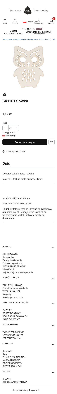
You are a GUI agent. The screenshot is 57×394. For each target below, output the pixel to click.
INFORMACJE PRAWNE (14, 266)
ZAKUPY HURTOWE (12, 285)
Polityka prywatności (12, 263)
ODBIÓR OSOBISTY (12, 363)
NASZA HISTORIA (11, 360)
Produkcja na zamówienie (15, 288)
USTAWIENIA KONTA (12, 335)
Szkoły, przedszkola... (13, 297)
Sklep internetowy (25, 390)
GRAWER (6, 379)
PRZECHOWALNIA (11, 338)
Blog (4, 354)
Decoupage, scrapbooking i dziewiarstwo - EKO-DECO (25, 39)
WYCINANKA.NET (11, 291)
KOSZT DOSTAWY (11, 313)
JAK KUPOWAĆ (10, 254)
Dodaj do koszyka (24, 142)
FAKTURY (7, 310)
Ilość (4, 122)
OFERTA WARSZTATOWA (14, 382)
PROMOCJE (8, 269)
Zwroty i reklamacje (12, 260)
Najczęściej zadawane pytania (17, 272)
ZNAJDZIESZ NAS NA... (14, 357)
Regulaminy (8, 257)
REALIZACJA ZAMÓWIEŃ (14, 316)
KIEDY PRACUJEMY (12, 366)
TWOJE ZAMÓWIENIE (13, 332)
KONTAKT (7, 351)
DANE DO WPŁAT (11, 319)
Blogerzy (6, 294)
